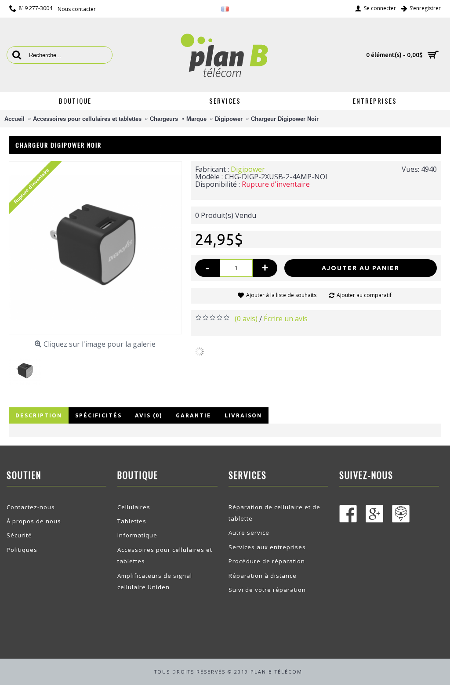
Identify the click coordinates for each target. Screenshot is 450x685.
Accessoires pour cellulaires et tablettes (164, 555)
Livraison (243, 415)
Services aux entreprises (267, 547)
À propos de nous (34, 521)
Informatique (137, 535)
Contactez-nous (31, 507)
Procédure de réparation (267, 561)
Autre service (249, 532)
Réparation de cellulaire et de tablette (274, 512)
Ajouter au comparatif (364, 295)
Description (38, 415)
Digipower (248, 169)
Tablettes (131, 521)
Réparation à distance (263, 576)
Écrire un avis (286, 318)
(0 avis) (246, 318)
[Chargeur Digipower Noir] (28, 368)
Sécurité (19, 535)
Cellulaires (133, 507)
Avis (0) (149, 415)
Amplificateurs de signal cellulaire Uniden (154, 581)
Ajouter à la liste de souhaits (281, 295)
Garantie (193, 415)
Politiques (22, 550)
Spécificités (98, 415)
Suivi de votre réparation (267, 590)
